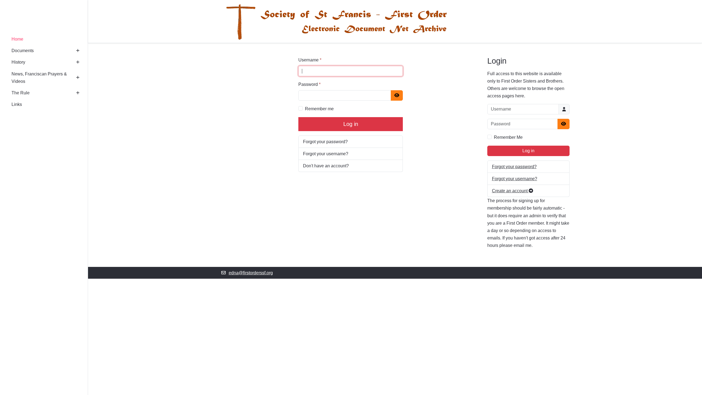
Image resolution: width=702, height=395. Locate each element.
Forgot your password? (325, 141)
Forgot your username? (325, 153)
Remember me (319, 108)
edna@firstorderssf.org (251, 272)
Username (309, 60)
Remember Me (508, 137)
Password (309, 84)
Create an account (510, 190)
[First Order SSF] (44, 17)
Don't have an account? (326, 165)
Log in (350, 124)
